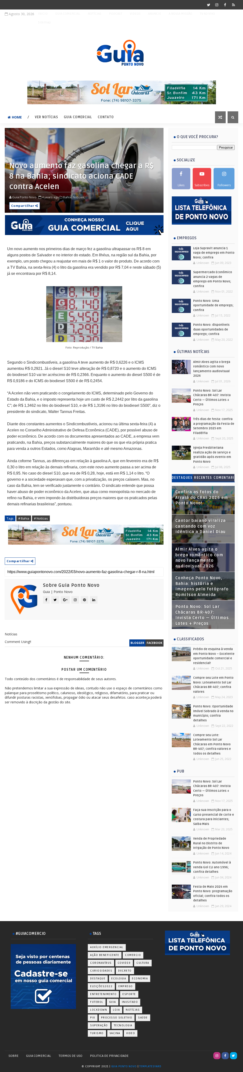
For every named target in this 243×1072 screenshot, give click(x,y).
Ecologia (118, 978)
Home (17, 117)
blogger (137, 643)
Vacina (115, 1033)
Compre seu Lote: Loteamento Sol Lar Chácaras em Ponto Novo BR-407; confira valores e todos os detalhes (212, 744)
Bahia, (67, 197)
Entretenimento (103, 994)
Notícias (133, 1010)
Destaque (97, 978)
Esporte (129, 994)
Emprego (125, 986)
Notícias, (79, 197)
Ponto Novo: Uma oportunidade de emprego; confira (213, 305)
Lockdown (98, 1010)
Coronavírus (101, 963)
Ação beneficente (104, 955)
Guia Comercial (78, 117)
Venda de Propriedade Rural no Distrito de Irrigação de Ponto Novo (211, 843)
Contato (106, 117)
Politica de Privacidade (109, 1056)
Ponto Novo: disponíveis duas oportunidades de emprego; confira (211, 329)
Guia (112, 1002)
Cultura (142, 963)
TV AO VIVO (207, 14)
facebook (154, 643)
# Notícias (41, 518)
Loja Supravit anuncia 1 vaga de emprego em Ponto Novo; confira (213, 252)
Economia (140, 978)
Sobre (14, 1056)
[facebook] (225, 4)
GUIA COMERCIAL (67, 14)
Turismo (97, 1033)
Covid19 (124, 963)
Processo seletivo (116, 1017)
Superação (99, 1025)
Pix (92, 1017)
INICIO (43, 14)
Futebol (96, 1002)
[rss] (233, 4)
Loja (116, 1010)
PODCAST (115, 14)
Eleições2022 (101, 986)
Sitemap (44, 22)
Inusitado (130, 1002)
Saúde (143, 1017)
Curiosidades (101, 970)
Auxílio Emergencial (106, 947)
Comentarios (224, 479)
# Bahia (23, 518)
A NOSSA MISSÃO (180, 14)
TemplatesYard (150, 1066)
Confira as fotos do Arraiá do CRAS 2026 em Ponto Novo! (201, 498)
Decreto (125, 970)
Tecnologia (123, 1025)
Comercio (133, 955)
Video (130, 1033)
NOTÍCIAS (94, 14)
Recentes (203, 478)
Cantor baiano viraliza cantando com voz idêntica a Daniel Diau (200, 526)
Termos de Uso (70, 1056)
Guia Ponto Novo (124, 1066)
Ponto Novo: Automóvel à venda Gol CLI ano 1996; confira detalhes (212, 867)
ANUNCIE (154, 14)
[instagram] (216, 4)
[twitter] (208, 4)
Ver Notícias (46, 117)
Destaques (182, 478)
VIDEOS (135, 14)
